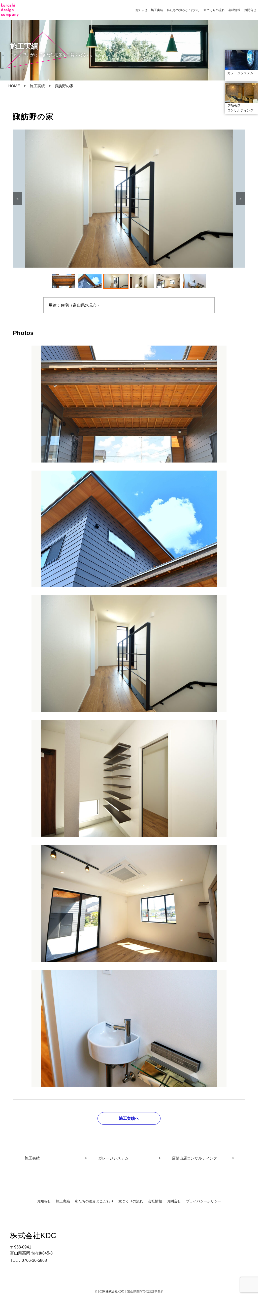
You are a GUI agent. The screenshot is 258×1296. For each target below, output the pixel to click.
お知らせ (141, 10)
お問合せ (250, 10)
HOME (14, 86)
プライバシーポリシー (203, 1201)
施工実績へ (129, 1118)
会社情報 (234, 10)
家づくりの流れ (214, 10)
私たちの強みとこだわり (183, 10)
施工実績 (157, 10)
